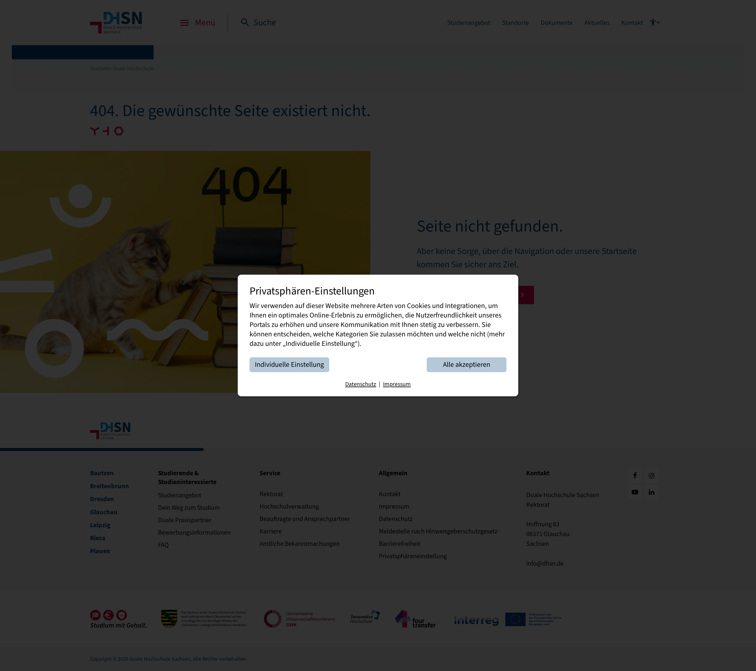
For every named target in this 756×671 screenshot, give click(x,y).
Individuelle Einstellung (289, 364)
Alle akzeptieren (466, 364)
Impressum (397, 384)
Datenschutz (360, 384)
